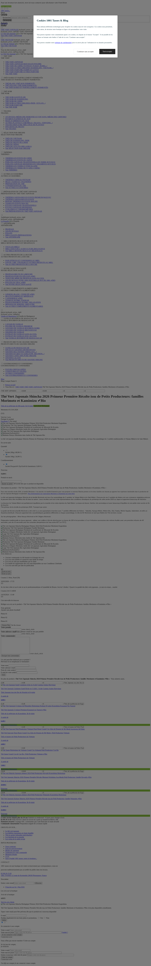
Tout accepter (107, 51)
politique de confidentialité (63, 42)
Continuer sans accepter (85, 52)
